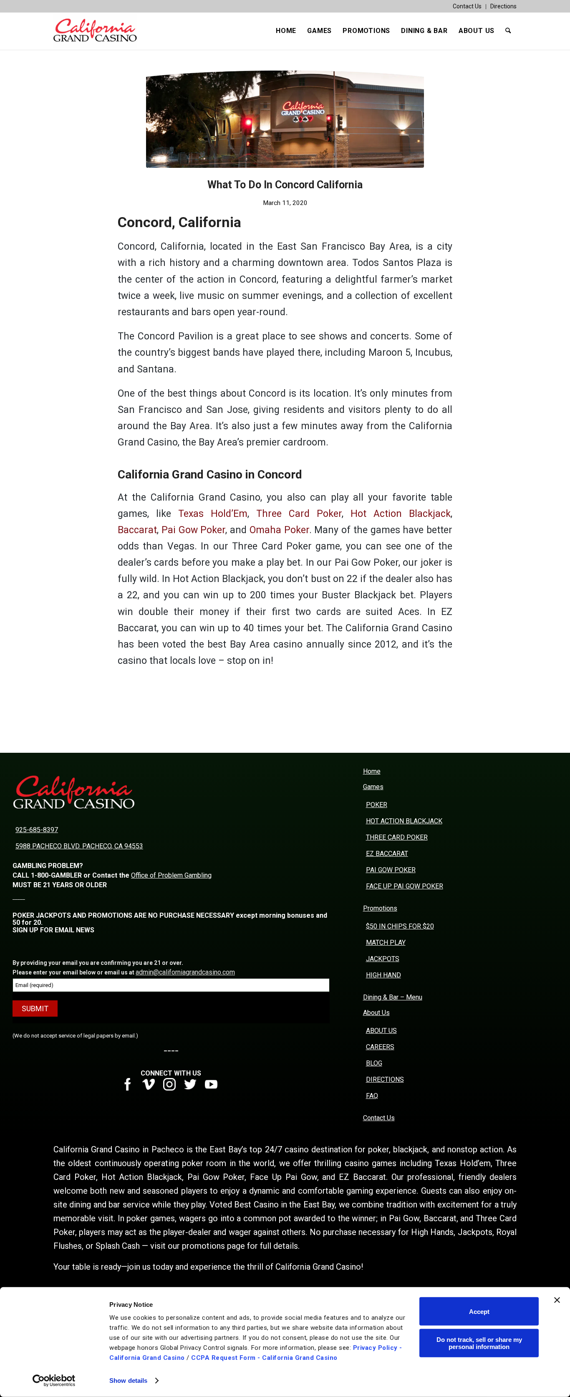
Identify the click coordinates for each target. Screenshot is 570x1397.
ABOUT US (381, 1031)
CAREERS (380, 1047)
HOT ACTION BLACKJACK (404, 821)
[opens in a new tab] (130, 1088)
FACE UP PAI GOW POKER (404, 886)
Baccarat (137, 530)
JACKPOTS (382, 959)
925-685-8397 (36, 830)
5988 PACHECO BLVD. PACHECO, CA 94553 (79, 846)
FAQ (372, 1096)
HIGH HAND (383, 975)
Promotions (380, 908)
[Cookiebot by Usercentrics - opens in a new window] (54, 1380)
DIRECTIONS (385, 1079)
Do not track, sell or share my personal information (479, 1343)
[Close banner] (557, 1300)
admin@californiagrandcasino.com (185, 972)
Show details (128, 1380)
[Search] (508, 31)
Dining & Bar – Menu (392, 997)
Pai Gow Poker (193, 530)
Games (373, 787)
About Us (376, 1013)
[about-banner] (285, 119)
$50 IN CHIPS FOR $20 (400, 926)
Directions (503, 6)
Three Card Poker (299, 513)
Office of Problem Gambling (171, 875)
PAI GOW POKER (391, 870)
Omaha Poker (279, 530)
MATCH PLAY (386, 943)
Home (372, 771)
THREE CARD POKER (397, 837)
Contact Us (467, 6)
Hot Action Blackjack (401, 513)
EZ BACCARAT (387, 854)
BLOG (374, 1063)
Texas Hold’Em (212, 513)
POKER (376, 805)
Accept (479, 1311)
